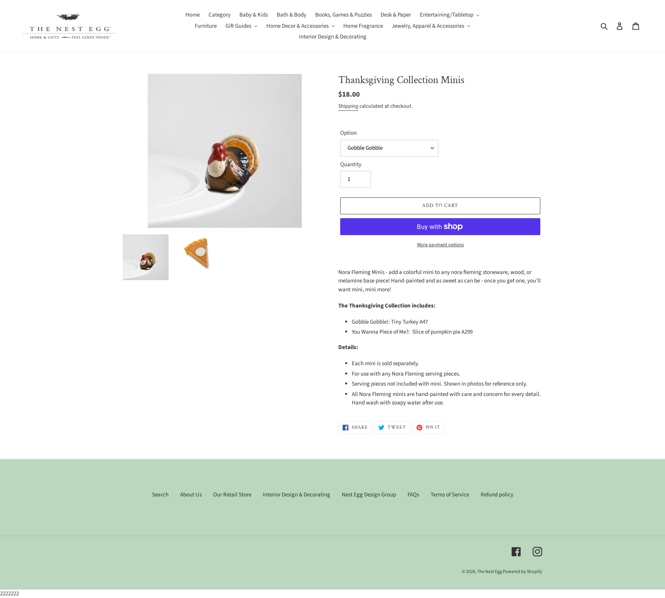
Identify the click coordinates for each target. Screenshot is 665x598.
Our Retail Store (232, 495)
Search (160, 495)
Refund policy (497, 495)
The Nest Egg (490, 571)
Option (348, 133)
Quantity (350, 164)
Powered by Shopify (522, 571)
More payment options (440, 244)
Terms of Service (450, 495)
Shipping (348, 106)
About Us (191, 495)
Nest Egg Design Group (369, 495)
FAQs (413, 495)
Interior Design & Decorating (296, 495)
